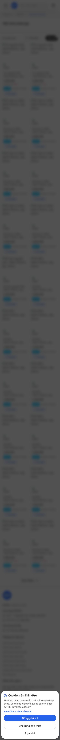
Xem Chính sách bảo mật (18, 711)
